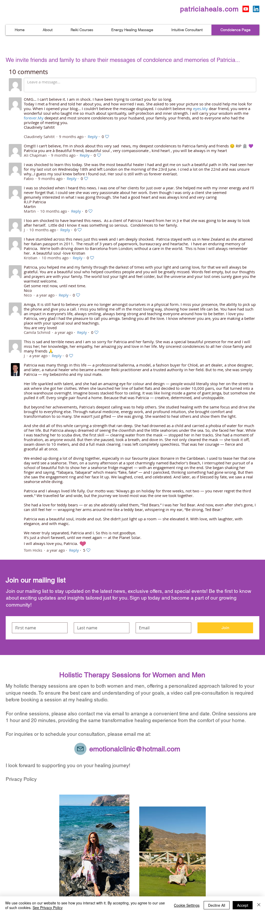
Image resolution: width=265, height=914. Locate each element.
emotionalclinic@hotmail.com (134, 749)
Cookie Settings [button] (187, 905)
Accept (242, 905)
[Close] (259, 905)
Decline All (216, 905)
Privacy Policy (21, 779)
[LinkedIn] (256, 9)
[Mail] (80, 749)
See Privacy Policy (48, 907)
